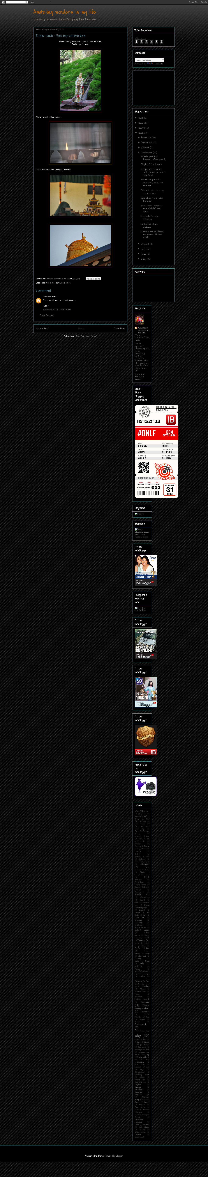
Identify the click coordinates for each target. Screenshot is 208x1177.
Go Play (138, 948)
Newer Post (42, 328)
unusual (146, 1125)
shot (147, 1067)
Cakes (144, 887)
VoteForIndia (144, 1127)
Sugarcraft (139, 1092)
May (144, 259)
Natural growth (142, 999)
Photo (137, 1022)
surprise (142, 1105)
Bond (147, 870)
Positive (138, 1042)
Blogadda (145, 861)
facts (137, 930)
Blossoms (145, 864)
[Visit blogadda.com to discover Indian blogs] (142, 537)
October (145, 147)
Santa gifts (141, 1057)
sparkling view (142, 1075)
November (147, 142)
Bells (147, 857)
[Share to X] (93, 278)
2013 (141, 133)
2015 (141, 123)
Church (142, 900)
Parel (147, 1017)
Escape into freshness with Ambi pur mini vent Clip (153, 172)
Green (147, 954)
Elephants (139, 925)
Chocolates (145, 897)
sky (141, 1069)
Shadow (138, 1067)
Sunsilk (146, 1102)
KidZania (139, 966)
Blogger (119, 1156)
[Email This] (87, 278)
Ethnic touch (65, 283)
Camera (138, 890)
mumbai (138, 997)
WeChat (142, 1130)
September (147, 152)
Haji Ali (142, 956)
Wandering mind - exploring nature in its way (152, 183)
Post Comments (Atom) (86, 336)
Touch (137, 1110)
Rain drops (142, 1047)
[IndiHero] (146, 754)
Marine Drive (140, 992)
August (145, 244)
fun (136, 943)
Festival (146, 930)
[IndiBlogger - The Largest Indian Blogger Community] (146, 795)
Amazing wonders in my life (64, 12)
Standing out (140, 1082)
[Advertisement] (150, 87)
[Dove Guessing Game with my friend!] (146, 585)
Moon (137, 994)
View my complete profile (140, 376)
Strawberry (139, 1089)
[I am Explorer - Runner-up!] (146, 658)
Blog (136, 861)
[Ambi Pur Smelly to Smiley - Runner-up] (146, 706)
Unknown (47, 296)
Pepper (142, 1019)
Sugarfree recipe (142, 1094)
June (144, 254)
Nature (145, 1002)
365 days (140, 824)
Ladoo (142, 976)
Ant (147, 836)
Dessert (142, 910)
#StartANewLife (141, 811)
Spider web (140, 1080)
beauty (138, 851)
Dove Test (140, 917)
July (143, 249)
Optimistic (145, 1012)
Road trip (145, 1055)
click (136, 903)
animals (138, 836)
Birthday (142, 859)
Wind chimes (140, 1132)
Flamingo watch (142, 938)
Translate (158, 64)
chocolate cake (142, 894)
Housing (138, 958)
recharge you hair (142, 1050)
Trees (137, 1125)
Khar (147, 961)
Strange (138, 1087)
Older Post (119, 328)
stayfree (138, 1085)
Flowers (141, 940)
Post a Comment (47, 315)
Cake (137, 887)
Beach (144, 849)
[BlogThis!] (90, 278)
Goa (147, 948)
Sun (145, 1100)
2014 (141, 128)
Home (81, 328)
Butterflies (139, 882)
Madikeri (145, 986)
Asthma (138, 844)
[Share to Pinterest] (99, 278)
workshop (139, 1137)
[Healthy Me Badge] (142, 610)
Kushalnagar (144, 974)
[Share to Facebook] (96, 278)
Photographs (141, 1024)
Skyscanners (140, 1072)
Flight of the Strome (151, 164)
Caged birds (140, 885)
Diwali (137, 913)
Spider (142, 1077)
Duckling (138, 923)
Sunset (137, 1102)
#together (142, 814)
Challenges (139, 892)
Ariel (140, 839)
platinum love (140, 1040)
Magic (142, 989)
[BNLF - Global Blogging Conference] (157, 498)
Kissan (137, 969)
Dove (145, 915)
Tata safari (140, 1107)
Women (138, 1135)
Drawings (139, 920)
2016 (141, 118)
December (146, 137)
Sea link (139, 1064)
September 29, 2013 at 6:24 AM (57, 309)
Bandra (138, 846)
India (137, 961)
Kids (142, 964)
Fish (145, 935)
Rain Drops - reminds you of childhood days (151, 209)
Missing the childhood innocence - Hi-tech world (152, 234)
